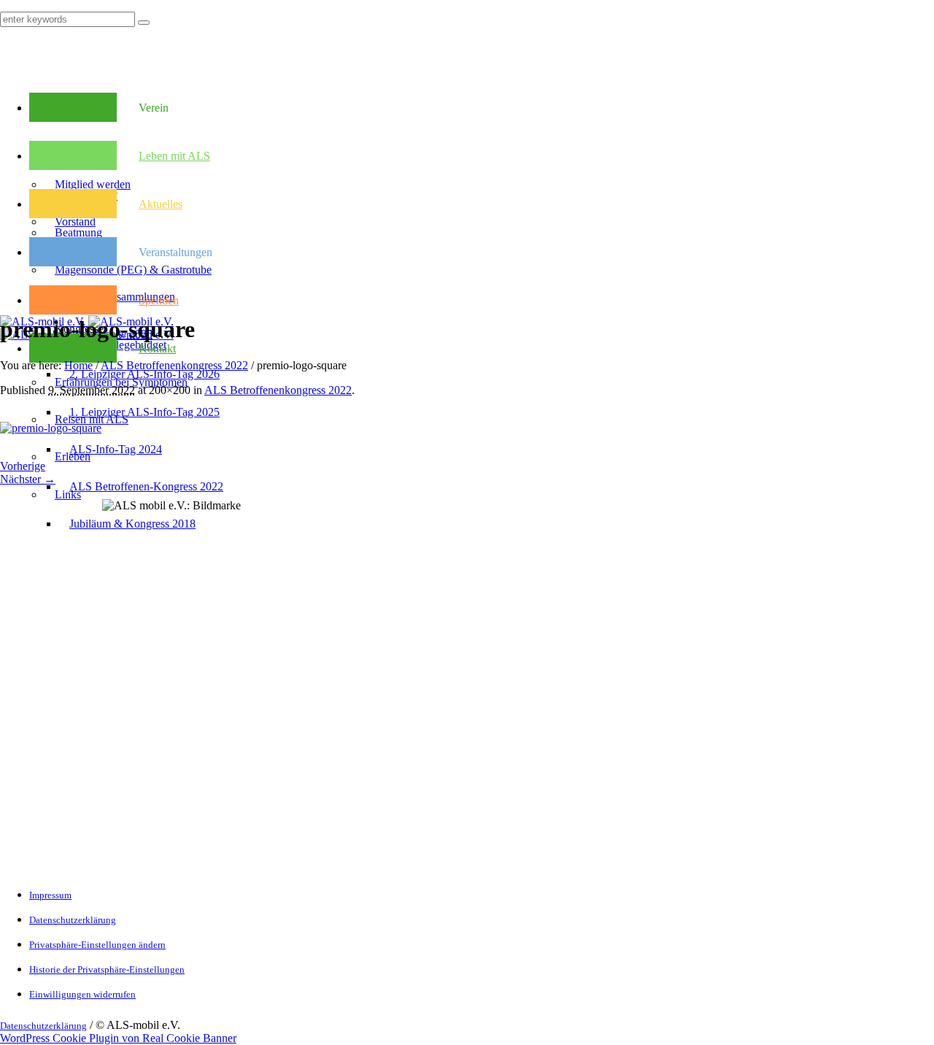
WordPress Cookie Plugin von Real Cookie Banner (118, 1038)
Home (78, 365)
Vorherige (22, 466)
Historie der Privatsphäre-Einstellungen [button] (107, 969)
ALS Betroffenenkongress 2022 (174, 365)
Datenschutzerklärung (72, 919)
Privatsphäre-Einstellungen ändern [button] (97, 944)
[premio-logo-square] (50, 428)
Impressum (50, 895)
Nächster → (27, 479)
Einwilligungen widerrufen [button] (82, 994)
